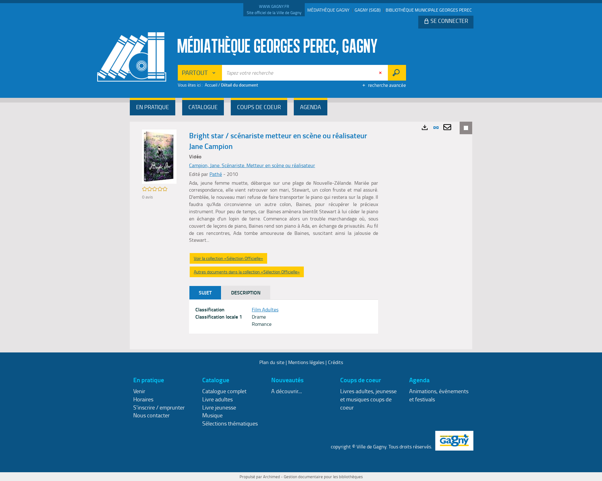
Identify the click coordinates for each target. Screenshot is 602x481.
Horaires (143, 399)
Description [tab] (246, 292)
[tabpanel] (283, 317)
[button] (152, 107)
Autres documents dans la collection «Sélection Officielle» (247, 272)
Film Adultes (265, 309)
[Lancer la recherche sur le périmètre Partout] (397, 73)
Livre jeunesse (219, 407)
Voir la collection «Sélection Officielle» (228, 258)
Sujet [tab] (205, 292)
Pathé (215, 174)
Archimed (271, 476)
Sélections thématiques (230, 423)
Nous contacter (151, 415)
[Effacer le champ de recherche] (380, 73)
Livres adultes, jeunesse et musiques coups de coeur (368, 399)
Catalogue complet (224, 391)
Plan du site (271, 362)
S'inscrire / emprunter (159, 407)
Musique (212, 415)
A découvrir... (286, 391)
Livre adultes (217, 399)
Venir (139, 391)
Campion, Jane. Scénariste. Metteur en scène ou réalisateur (252, 165)
